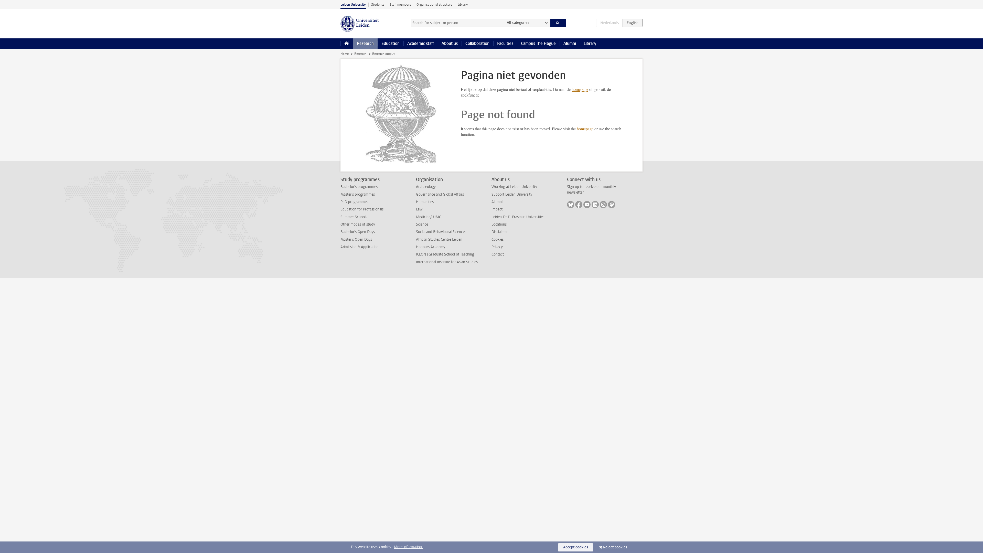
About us (450, 43)
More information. (408, 547)
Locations (499, 224)
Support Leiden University (512, 194)
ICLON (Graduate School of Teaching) (446, 254)
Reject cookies (615, 547)
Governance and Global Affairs (440, 194)
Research (365, 43)
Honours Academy (430, 246)
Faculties (505, 43)
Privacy (497, 246)
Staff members (400, 4)
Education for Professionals (361, 209)
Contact (498, 254)
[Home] (346, 43)
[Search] (558, 23)
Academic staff (420, 43)
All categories (518, 22)
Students (377, 4)
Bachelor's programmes (359, 186)
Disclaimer (500, 231)
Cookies (498, 239)
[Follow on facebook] (578, 204)
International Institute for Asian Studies (447, 262)
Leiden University (353, 4)
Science (422, 224)
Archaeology (426, 186)
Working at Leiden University (514, 186)
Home (344, 54)
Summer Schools (353, 217)
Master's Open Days (356, 239)
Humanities (425, 201)
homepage (580, 89)
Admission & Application (359, 246)
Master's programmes (357, 194)
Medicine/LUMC (428, 217)
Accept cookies (575, 547)
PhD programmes (354, 201)
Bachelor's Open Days (357, 231)
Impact (497, 209)
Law (419, 209)
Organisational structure (434, 4)
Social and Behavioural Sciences (441, 231)
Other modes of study (357, 224)
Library (463, 4)
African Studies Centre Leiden (439, 239)
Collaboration (477, 43)
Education (390, 43)
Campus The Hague (538, 43)
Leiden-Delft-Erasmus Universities (518, 217)
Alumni (569, 43)
